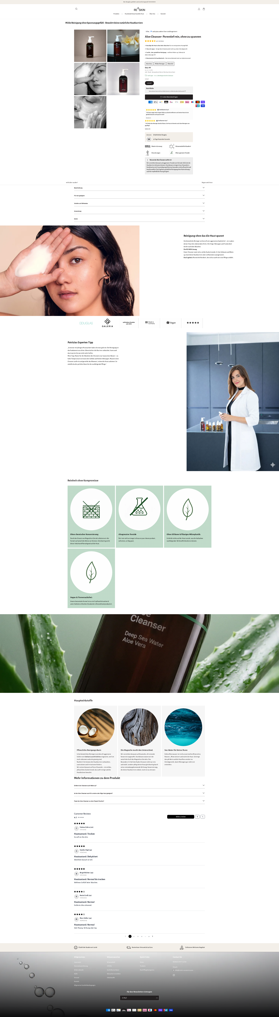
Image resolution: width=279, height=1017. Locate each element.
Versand (154, 72)
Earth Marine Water (113, 970)
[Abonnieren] (156, 998)
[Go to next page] (153, 936)
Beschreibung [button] (78, 188)
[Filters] (197, 817)
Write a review (181, 817)
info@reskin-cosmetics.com (184, 970)
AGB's (76, 974)
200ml (149, 83)
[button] (76, 9)
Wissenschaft (111, 962)
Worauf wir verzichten (114, 974)
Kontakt (76, 981)
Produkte (143, 966)
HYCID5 (109, 966)
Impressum (77, 962)
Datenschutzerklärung (81, 966)
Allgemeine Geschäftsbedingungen (84, 985)
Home (142, 962)
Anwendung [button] (77, 211)
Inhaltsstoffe (111, 977)
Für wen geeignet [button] (79, 195)
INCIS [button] (76, 219)
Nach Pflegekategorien (147, 970)
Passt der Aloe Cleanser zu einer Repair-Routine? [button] (89, 801)
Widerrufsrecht (78, 970)
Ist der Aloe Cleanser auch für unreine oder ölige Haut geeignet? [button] (93, 793)
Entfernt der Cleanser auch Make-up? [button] (85, 785)
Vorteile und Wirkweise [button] (81, 203)
